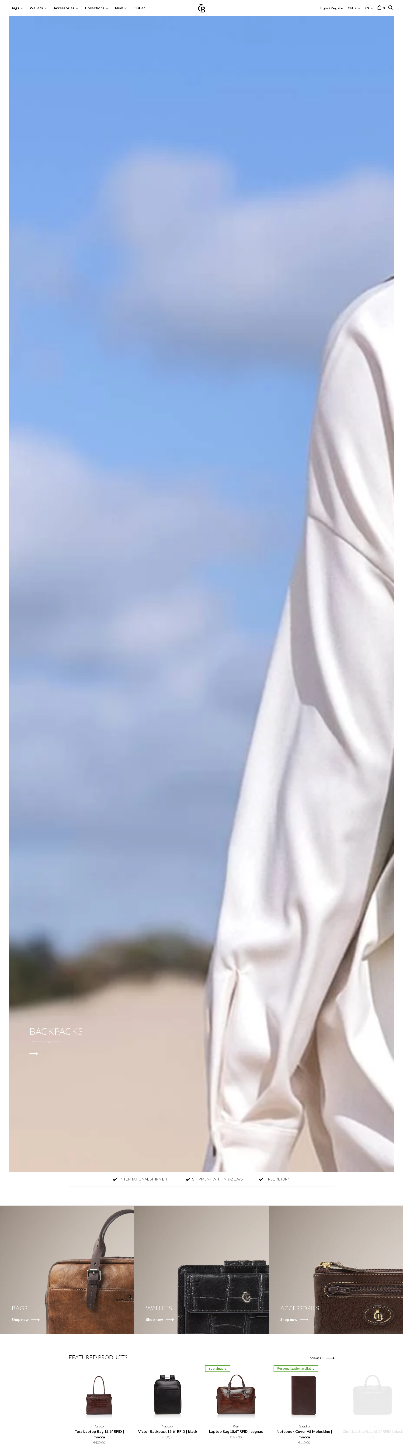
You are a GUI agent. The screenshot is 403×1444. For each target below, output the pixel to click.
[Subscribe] (275, 741)
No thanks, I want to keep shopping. (259, 771)
